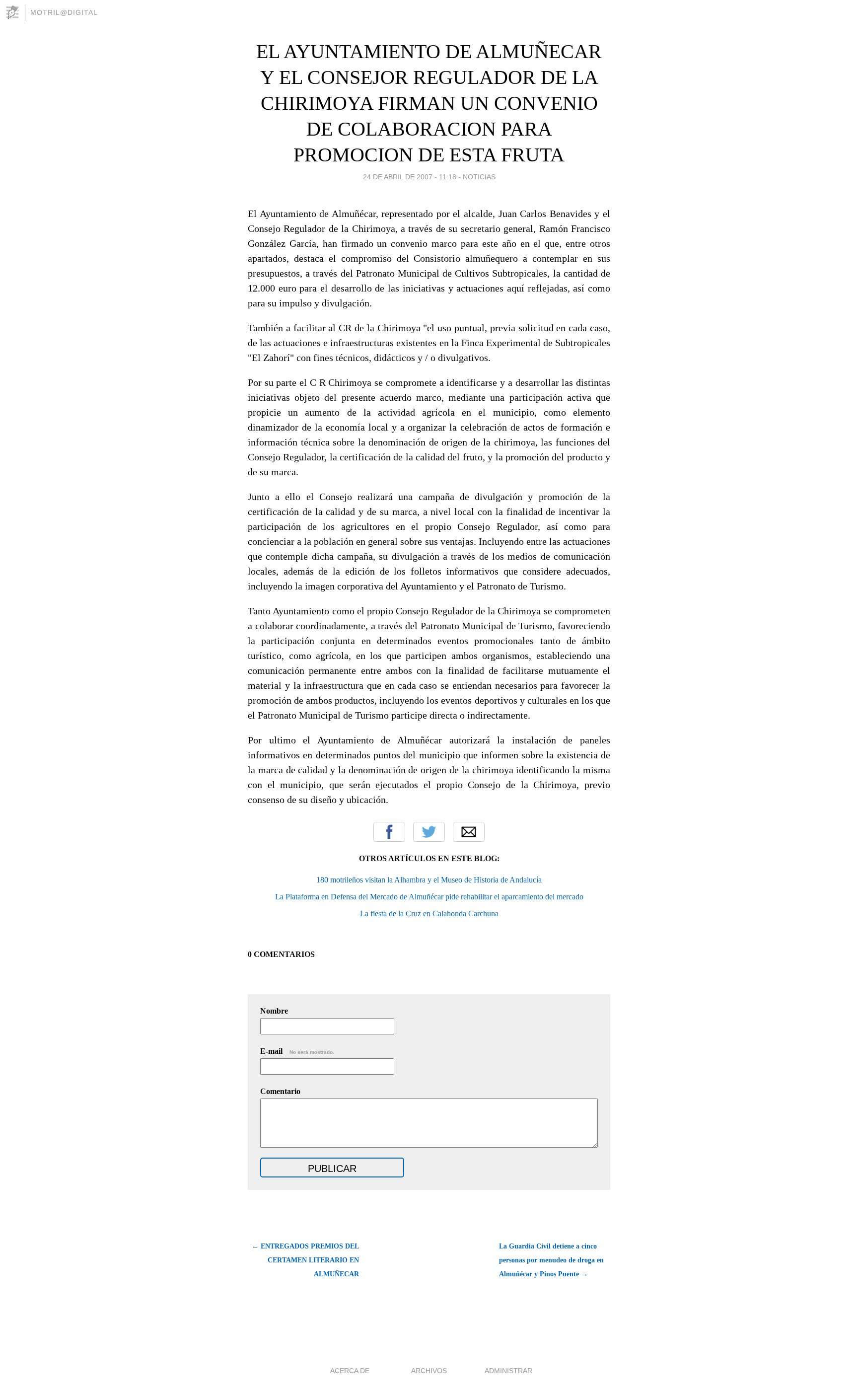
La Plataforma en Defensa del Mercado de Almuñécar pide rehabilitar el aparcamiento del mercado (429, 896)
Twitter (429, 832)
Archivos (429, 1371)
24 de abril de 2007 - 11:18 (409, 177)
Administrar (508, 1371)
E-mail (297, 1051)
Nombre (274, 1011)
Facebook (389, 832)
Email (469, 832)
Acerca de (349, 1371)
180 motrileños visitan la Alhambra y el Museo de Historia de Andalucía (429, 880)
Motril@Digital (64, 12)
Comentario (280, 1091)
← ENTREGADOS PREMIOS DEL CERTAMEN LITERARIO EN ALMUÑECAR (305, 1260)
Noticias (479, 177)
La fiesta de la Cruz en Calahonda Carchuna (429, 913)
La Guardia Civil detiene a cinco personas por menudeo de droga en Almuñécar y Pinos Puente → (551, 1260)
